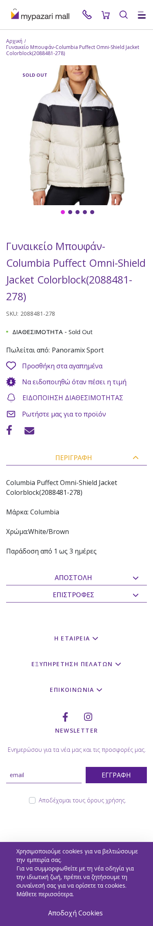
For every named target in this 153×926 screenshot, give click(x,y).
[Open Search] (124, 15)
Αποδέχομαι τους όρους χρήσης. (82, 800)
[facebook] (65, 717)
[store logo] (44, 14)
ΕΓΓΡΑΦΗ (116, 775)
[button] (62, 211)
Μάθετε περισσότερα (44, 894)
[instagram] (88, 717)
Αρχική (14, 41)
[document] (77, 884)
